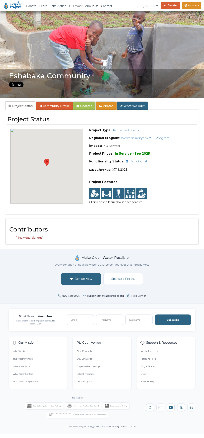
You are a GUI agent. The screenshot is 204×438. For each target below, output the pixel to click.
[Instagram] (160, 407)
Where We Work (21, 366)
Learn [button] (43, 6)
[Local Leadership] (94, 194)
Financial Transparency (25, 381)
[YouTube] (171, 407)
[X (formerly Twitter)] (181, 407)
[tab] (20, 106)
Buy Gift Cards (84, 358)
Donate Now (83, 279)
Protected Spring (126, 130)
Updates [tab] (85, 106)
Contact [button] (106, 6)
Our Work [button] (75, 6)
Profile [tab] (56, 106)
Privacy (115, 426)
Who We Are (19, 351)
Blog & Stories (147, 366)
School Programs (85, 374)
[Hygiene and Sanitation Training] (130, 194)
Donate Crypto (84, 381)
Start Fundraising (86, 351)
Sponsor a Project (123, 279)
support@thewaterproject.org (105, 295)
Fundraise (193, 5)
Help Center (138, 295)
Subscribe (173, 319)
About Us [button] (91, 6)
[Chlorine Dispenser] (118, 194)
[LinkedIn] (191, 407)
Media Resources (149, 351)
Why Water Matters (23, 374)
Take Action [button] (58, 6)
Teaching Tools (148, 358)
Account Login (148, 381)
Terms (124, 426)
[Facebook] (150, 407)
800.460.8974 (71, 295)
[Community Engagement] (106, 194)
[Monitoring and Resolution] (141, 194)
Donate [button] (31, 6)
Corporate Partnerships (89, 366)
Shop (143, 374)
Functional (138, 161)
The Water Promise (23, 358)
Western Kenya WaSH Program (145, 138)
